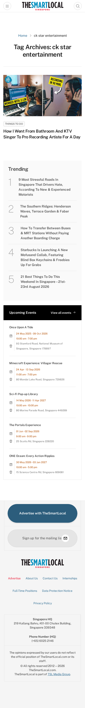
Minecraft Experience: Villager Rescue (35, 363)
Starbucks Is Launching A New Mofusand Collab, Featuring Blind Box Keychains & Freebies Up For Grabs (45, 257)
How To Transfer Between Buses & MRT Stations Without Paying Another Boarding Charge (46, 233)
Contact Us (50, 578)
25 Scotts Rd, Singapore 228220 (35, 441)
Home (22, 36)
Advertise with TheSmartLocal (42, 513)
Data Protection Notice (57, 590)
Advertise (14, 578)
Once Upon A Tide (21, 327)
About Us (32, 578)
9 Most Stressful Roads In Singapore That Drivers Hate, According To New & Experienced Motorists (45, 187)
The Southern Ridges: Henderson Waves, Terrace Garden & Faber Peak (45, 211)
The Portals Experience (25, 425)
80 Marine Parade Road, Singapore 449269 (41, 410)
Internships (70, 578)
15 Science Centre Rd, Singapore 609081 (40, 472)
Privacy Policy (42, 603)
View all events (61, 312)
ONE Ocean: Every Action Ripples (31, 456)
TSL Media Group (59, 674)
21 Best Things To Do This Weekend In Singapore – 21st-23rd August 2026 (43, 282)
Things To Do (14, 123)
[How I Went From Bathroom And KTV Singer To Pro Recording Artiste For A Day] (42, 95)
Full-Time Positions (25, 590)
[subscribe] (65, 538)
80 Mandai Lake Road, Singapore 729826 (40, 379)
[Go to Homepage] (42, 6)
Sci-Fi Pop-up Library (23, 394)
